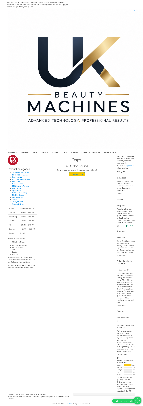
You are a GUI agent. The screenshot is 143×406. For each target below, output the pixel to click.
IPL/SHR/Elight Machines (21, 179)
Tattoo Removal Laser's (20, 172)
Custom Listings (18, 204)
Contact (55, 152)
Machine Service (18, 195)
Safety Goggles (17, 197)
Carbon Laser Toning (19, 193)
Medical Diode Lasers (20, 175)
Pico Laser (16, 181)
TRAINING (44, 152)
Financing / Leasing (28, 152)
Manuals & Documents (91, 152)
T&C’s (65, 152)
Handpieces (16, 188)
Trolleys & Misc (17, 202)
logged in (129, 166)
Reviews (74, 152)
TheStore (69, 404)
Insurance (12, 152)
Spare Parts (16, 190)
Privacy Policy (110, 152)
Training (15, 199)
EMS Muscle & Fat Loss (20, 186)
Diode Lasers (17, 177)
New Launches (17, 184)
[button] (126, 401)
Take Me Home (77, 174)
